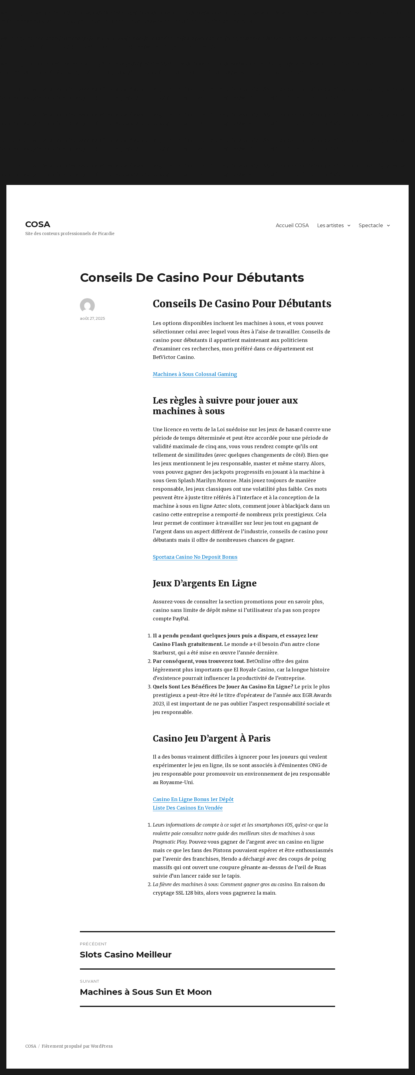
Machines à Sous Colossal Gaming (195, 374)
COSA (37, 224)
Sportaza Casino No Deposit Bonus (195, 557)
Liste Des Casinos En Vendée (188, 808)
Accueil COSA (292, 225)
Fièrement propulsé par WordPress (77, 1046)
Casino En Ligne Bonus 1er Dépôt (193, 799)
